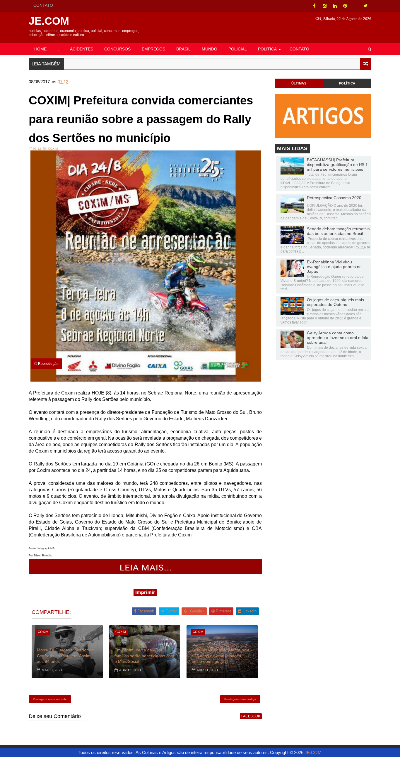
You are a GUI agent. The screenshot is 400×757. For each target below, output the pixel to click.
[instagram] (324, 5)
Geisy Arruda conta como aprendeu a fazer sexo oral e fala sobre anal (337, 338)
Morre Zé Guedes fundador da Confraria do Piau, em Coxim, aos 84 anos (65, 656)
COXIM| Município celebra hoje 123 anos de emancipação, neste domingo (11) (220, 656)
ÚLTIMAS (299, 83)
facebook (250, 716)
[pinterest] (345, 5)
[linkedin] (334, 5)
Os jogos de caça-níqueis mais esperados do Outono (335, 302)
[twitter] (365, 5)
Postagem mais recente (50, 699)
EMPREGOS (153, 49)
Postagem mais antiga (240, 699)
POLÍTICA (267, 49)
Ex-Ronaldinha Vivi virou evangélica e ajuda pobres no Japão (334, 267)
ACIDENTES (81, 49)
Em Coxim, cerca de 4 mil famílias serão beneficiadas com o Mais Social (144, 656)
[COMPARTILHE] (146, 572)
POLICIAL (237, 49)
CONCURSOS (117, 49)
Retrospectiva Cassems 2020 (334, 197)
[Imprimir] (145, 594)
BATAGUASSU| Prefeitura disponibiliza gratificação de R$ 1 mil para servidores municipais (337, 165)
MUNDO (209, 49)
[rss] (355, 5)
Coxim (53, 148)
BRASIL (183, 49)
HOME (40, 49)
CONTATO (43, 5)
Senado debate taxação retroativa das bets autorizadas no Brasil (338, 231)
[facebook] (314, 5)
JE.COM (49, 21)
